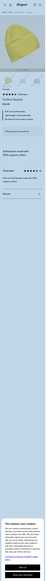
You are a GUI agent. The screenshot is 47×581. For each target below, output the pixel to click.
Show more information (23, 575)
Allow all (22, 567)
